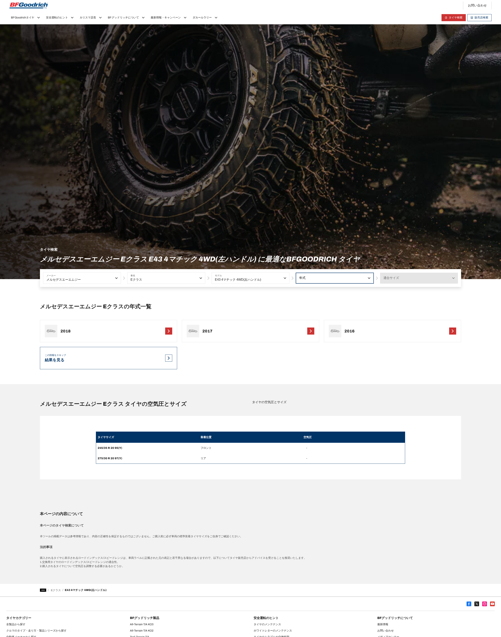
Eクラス (56, 590)
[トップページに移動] (28, 5)
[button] (116, 278)
